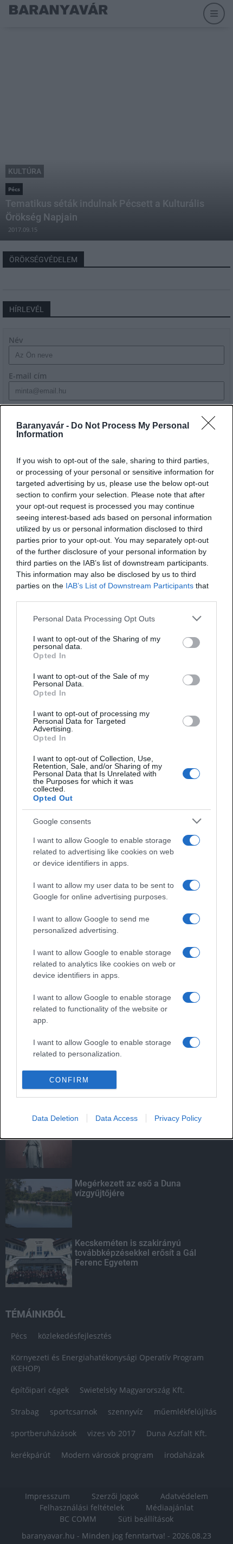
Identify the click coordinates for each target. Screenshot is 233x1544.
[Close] (212, 426)
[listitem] (116, 618)
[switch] (191, 642)
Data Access (116, 1118)
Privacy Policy (178, 1118)
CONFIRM (69, 1080)
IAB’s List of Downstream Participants (129, 585)
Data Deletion (55, 1118)
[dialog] (116, 772)
